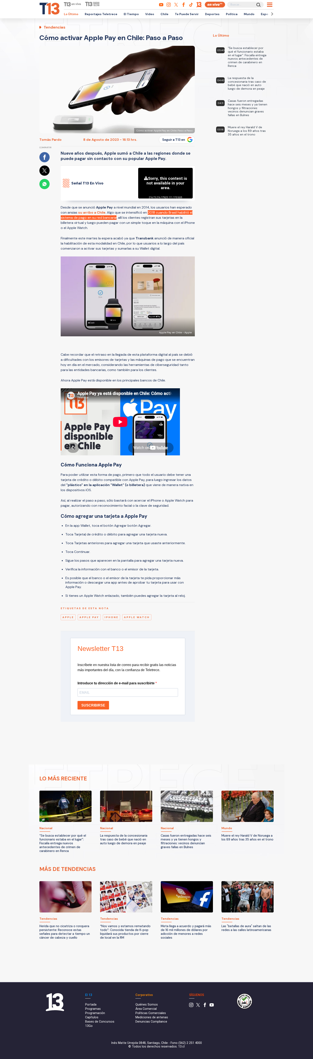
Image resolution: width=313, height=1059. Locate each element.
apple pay (89, 617)
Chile (164, 14)
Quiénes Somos (146, 1004)
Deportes (212, 14)
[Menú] (270, 4)
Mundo (249, 14)
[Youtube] (212, 1006)
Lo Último (71, 14)
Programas (93, 1009)
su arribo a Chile (91, 212)
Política (231, 14)
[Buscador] (258, 4)
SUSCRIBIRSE (93, 705)
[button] (271, 14)
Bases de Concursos (99, 1021)
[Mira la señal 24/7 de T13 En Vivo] (215, 4)
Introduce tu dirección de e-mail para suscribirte (116, 683)
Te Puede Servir (187, 14)
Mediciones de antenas (151, 1017)
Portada (90, 1004)
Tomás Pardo (50, 139)
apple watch (137, 617)
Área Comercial (146, 1009)
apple (68, 617)
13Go (89, 1026)
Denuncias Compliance (151, 1021)
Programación (95, 1013)
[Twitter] (198, 1006)
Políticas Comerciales (150, 1013)
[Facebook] (205, 1006)
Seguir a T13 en (173, 140)
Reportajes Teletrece (101, 14)
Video (149, 14)
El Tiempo (131, 14)
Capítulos (91, 1017)
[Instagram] (191, 1006)
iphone (111, 617)
